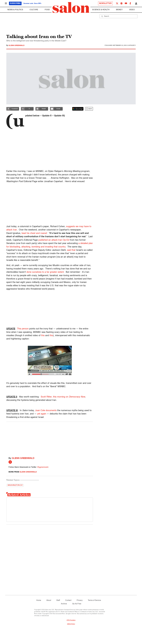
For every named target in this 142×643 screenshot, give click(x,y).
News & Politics (15, 10)
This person (23, 329)
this (43, 335)
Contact (68, 600)
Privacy (80, 600)
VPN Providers (71, 620)
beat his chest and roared (34, 233)
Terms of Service (94, 600)
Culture (34, 10)
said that (71, 250)
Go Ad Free (76, 604)
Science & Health (100, 10)
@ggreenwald (42, 467)
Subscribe (15, 3)
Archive (64, 604)
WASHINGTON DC (15, 485)
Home (38, 600)
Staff (58, 600)
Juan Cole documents (46, 410)
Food (47, 10)
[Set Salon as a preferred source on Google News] (78, 109)
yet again (41, 414)
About (48, 600)
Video (132, 10)
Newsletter (105, 3)
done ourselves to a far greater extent (45, 272)
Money (119, 10)
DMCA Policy (71, 624)
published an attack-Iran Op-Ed (53, 240)
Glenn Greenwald (16, 45)
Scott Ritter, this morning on (63, 397)
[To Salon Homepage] (71, 7)
